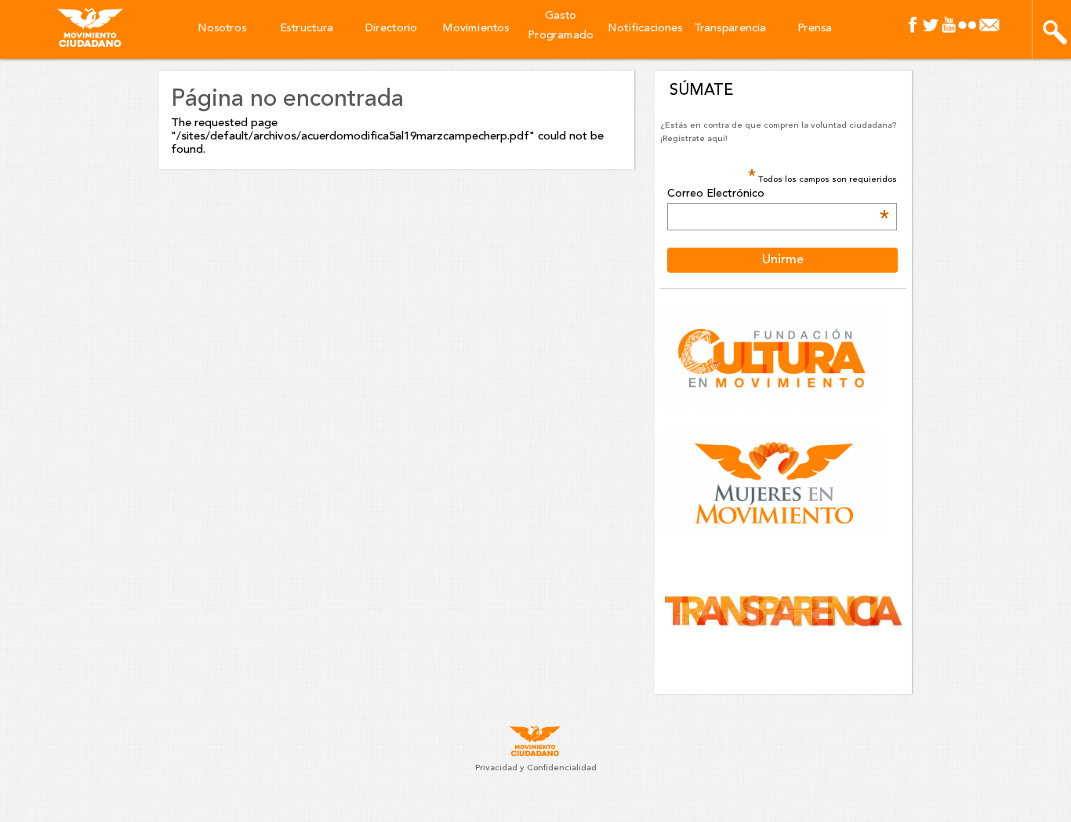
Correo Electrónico (777, 194)
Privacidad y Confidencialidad (536, 768)
